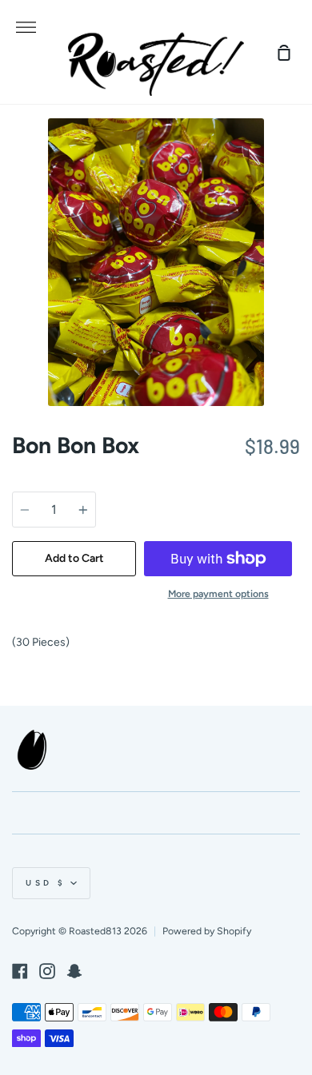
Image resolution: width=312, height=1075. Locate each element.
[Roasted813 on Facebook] (20, 971)
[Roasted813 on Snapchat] (74, 971)
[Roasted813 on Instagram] (47, 971)
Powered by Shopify (206, 931)
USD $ (46, 883)
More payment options (218, 593)
